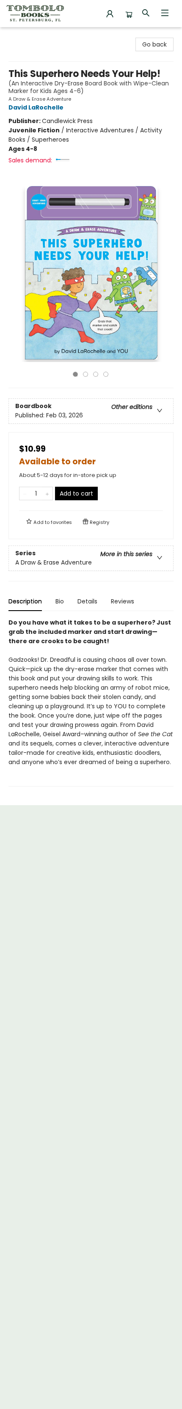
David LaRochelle (35, 107)
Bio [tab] (59, 601)
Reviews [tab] (122, 601)
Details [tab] (87, 601)
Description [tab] (25, 601)
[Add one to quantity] (47, 493)
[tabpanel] (91, 702)
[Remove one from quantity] (24, 493)
